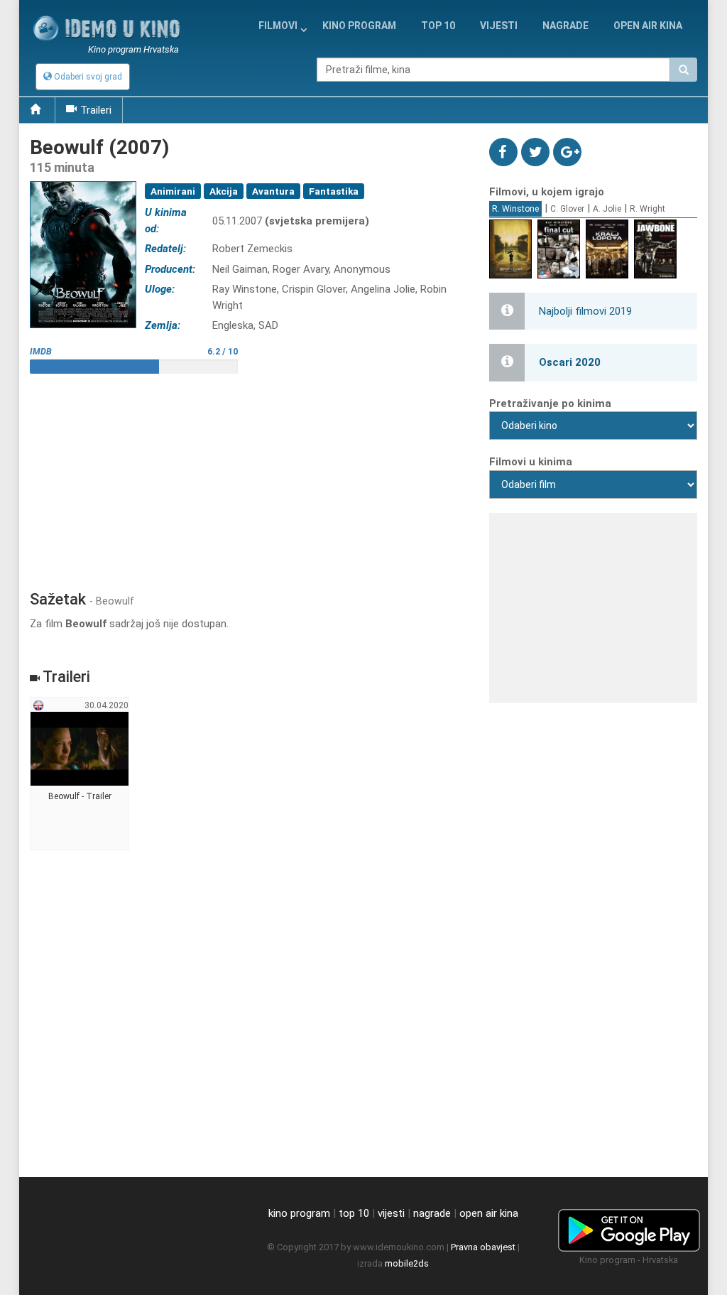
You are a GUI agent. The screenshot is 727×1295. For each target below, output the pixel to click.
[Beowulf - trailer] (79, 774)
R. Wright (647, 209)
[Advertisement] (249, 476)
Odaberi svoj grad (87, 77)
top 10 (354, 1213)
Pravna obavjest (483, 1247)
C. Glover (567, 209)
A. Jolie (607, 209)
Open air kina (647, 25)
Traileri (95, 110)
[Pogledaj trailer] (83, 181)
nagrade (565, 25)
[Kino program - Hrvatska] (629, 1227)
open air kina (488, 1213)
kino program (359, 25)
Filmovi (277, 25)
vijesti (499, 25)
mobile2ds (407, 1263)
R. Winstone (515, 209)
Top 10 (438, 25)
